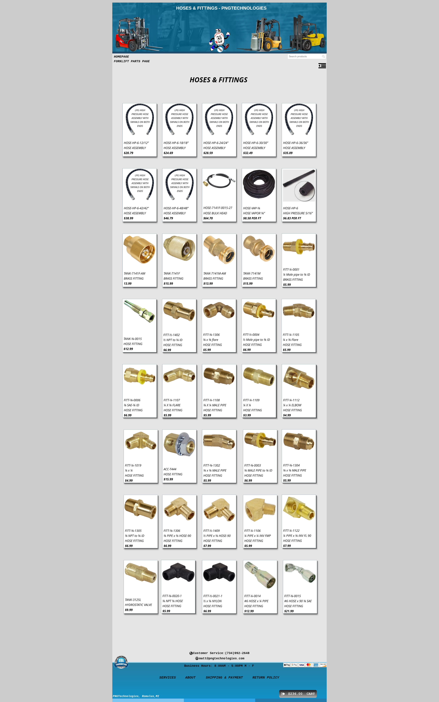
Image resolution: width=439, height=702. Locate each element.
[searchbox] (306, 56)
